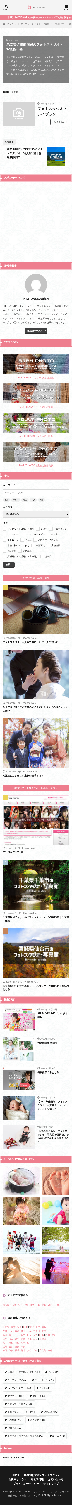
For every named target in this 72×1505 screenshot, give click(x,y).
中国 (38, 1305)
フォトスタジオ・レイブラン (52, 111)
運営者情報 (37, 1479)
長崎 (17, 1350)
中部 (26, 1305)
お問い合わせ (56, 1479)
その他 (54, 1372)
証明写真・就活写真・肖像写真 (26, 1436)
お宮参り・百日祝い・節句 (24, 1372)
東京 (6, 500)
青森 (13, 1327)
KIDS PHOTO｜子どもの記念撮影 (36, 407)
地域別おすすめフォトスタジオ (42, 1475)
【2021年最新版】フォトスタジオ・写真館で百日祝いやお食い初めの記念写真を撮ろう (53, 1136)
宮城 (31, 1327)
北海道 (6, 1327)
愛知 (54, 1335)
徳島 (5, 1347)
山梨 (29, 1335)
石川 (17, 1335)
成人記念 (37, 1420)
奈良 (35, 1339)
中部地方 (59, 24)
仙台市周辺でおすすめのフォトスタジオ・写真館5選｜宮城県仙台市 (36, 988)
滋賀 (11, 1339)
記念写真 (15, 1428)
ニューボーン (44, 1380)
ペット (44, 1388)
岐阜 (41, 1335)
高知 (23, 1347)
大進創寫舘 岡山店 (47, 1043)
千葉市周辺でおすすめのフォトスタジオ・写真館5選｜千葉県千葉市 (36, 919)
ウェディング (17, 1380)
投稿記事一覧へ (35, 331)
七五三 (38, 1396)
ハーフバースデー (19, 1388)
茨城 (5, 1331)
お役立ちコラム (17, 1479)
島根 (11, 1343)
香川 (11, 1347)
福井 (23, 1335)
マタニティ (16, 1396)
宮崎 (35, 1350)
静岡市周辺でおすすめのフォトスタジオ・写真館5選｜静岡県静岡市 (25, 153)
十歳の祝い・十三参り (21, 1412)
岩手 (19, 1327)
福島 (44, 1327)
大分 (29, 1350)
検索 (8, 564)
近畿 (32, 1305)
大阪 (41, 500)
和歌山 (42, 1339)
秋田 (25, 1327)
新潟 (5, 1335)
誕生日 (58, 1436)
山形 (37, 1327)
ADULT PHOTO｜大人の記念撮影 (36, 436)
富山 (11, 1335)
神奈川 (15, 500)
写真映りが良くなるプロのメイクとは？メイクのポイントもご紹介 (35, 709)
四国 (44, 1305)
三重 (5, 1339)
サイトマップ (51, 1484)
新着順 (6, 92)
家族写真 (51, 1412)
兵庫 (29, 1339)
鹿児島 (42, 1350)
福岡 (5, 1350)
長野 (35, 1335)
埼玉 (25, 500)
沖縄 (50, 1350)
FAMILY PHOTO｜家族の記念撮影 (36, 465)
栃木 (11, 1331)
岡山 (17, 1343)
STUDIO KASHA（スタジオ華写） (52, 1015)
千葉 (33, 500)
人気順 (14, 92)
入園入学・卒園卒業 (20, 1404)
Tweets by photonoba (13, 1458)
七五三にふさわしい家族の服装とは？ (23, 776)
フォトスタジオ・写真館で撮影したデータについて (30, 642)
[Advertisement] (36, 222)
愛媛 (17, 1347)
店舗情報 (15, 1420)
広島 (23, 1343)
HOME (9, 24)
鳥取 (5, 1343)
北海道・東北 (9, 1305)
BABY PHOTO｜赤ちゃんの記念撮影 (36, 378)
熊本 (23, 1350)
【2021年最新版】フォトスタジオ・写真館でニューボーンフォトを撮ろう (53, 1105)
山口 (29, 1343)
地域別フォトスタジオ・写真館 (33, 24)
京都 (17, 1339)
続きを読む (59, 122)
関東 (20, 1305)
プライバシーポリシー (26, 1484)
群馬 (17, 1331)
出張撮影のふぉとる (48, 1072)
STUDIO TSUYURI (13, 852)
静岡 (47, 1335)
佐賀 (11, 1350)
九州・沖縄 (53, 1305)
